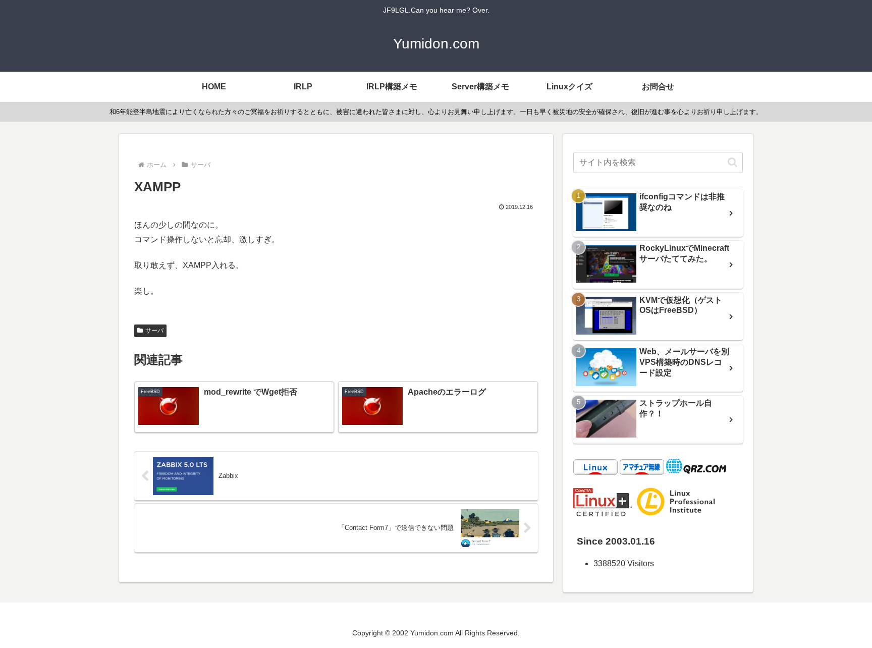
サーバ (154, 330)
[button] (732, 162)
